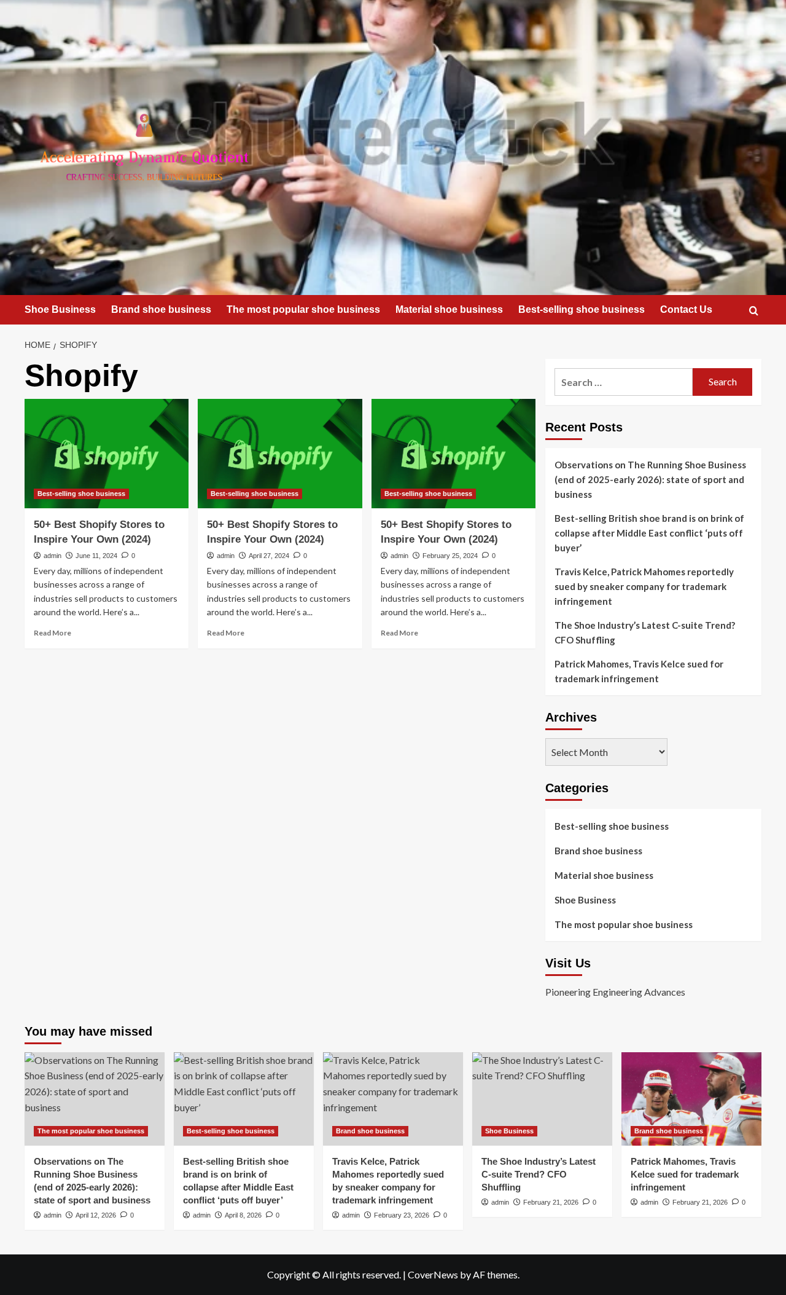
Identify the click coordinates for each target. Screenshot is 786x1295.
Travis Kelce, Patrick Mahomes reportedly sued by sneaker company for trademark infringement (644, 586)
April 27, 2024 (269, 555)
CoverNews (433, 1274)
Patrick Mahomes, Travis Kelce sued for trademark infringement (638, 671)
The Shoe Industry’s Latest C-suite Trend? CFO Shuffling (644, 632)
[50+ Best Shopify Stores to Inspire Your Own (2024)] (107, 453)
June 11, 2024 (96, 555)
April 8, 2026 (243, 1215)
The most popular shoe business (303, 309)
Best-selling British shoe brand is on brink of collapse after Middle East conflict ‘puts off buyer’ (649, 533)
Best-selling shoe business (581, 309)
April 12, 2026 (96, 1215)
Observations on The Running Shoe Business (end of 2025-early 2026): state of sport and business (650, 479)
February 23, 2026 (401, 1215)
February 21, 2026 (550, 1202)
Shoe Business (60, 309)
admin (52, 555)
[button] (753, 310)
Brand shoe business (161, 309)
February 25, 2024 (450, 555)
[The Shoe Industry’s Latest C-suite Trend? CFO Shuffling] (542, 1099)
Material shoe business (449, 309)
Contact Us (686, 309)
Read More (52, 632)
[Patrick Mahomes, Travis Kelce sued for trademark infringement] (691, 1099)
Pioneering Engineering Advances (615, 992)
